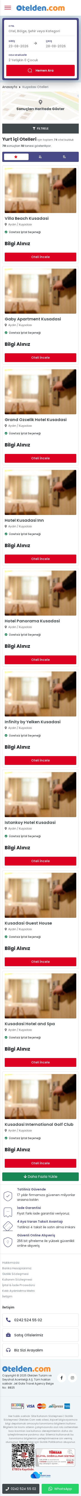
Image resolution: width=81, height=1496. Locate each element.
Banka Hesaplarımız (17, 1268)
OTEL (11, 26)
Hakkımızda (10, 1262)
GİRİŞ (12, 41)
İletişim (7, 1296)
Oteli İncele (40, 257)
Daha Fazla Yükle (42, 1176)
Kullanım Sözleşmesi (17, 1279)
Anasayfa (9, 87)
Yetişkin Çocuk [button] (23, 60)
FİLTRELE (42, 128)
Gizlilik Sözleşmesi (15, 1274)
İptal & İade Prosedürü (18, 1285)
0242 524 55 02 (23, 1488)
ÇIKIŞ (49, 41)
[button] (40, 31)
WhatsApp (63, 1488)
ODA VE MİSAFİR (18, 55)
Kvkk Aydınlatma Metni (18, 1291)
